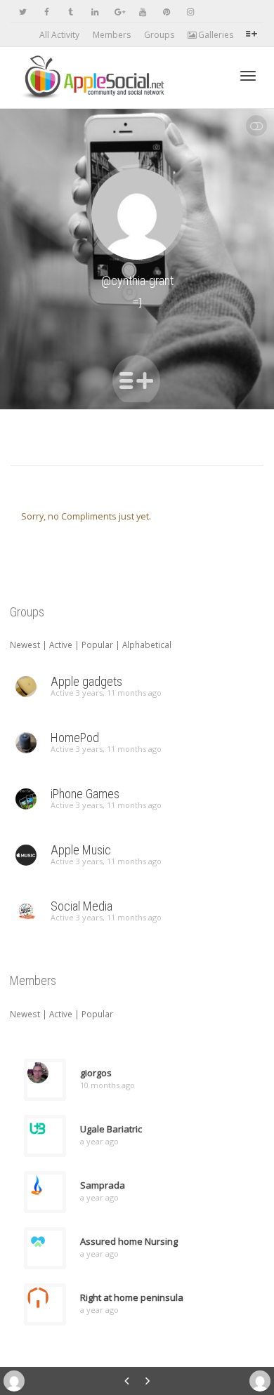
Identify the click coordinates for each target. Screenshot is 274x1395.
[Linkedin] (94, 11)
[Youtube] (142, 11)
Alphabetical (146, 644)
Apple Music (81, 849)
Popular (97, 644)
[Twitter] (22, 11)
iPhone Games (85, 793)
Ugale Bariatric (111, 1129)
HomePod (75, 737)
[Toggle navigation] (248, 76)
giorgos (96, 1072)
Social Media (81, 906)
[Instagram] (190, 11)
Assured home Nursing (129, 1241)
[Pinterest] (166, 11)
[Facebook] (46, 11)
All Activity (59, 35)
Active (60, 644)
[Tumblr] (70, 11)
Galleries (214, 35)
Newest (25, 644)
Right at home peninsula (131, 1297)
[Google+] (118, 11)
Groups (159, 35)
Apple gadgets (86, 681)
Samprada (102, 1185)
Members (112, 35)
